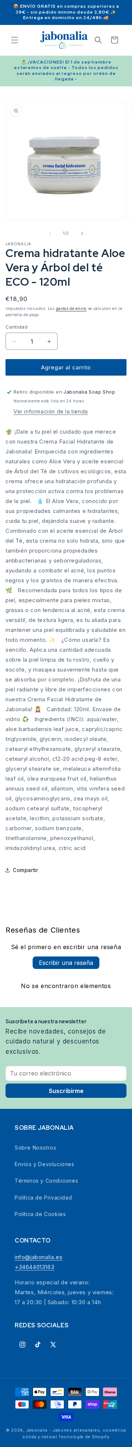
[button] (15, 40)
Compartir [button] (25, 870)
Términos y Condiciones (46, 1181)
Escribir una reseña (66, 962)
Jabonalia (19, 244)
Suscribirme (66, 1091)
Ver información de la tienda (51, 411)
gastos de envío (71, 308)
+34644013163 (34, 1266)
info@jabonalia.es (38, 1257)
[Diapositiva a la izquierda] (50, 233)
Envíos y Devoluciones (44, 1164)
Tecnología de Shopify (84, 1436)
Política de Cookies (40, 1214)
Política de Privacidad (43, 1197)
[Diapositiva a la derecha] (82, 233)
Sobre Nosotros (35, 1147)
